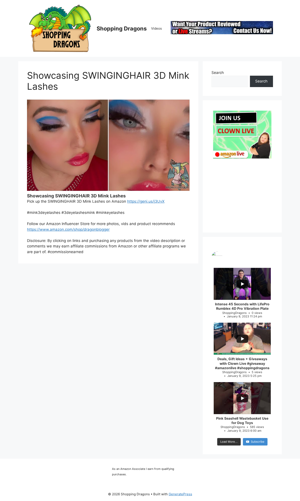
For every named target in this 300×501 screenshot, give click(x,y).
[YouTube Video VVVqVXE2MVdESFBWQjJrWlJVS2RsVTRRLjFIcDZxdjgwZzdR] (108, 145)
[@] (242, 256)
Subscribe (257, 441)
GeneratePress (180, 494)
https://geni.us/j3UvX (145, 201)
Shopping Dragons (122, 28)
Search (217, 72)
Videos (156, 28)
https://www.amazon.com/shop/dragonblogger (68, 229)
